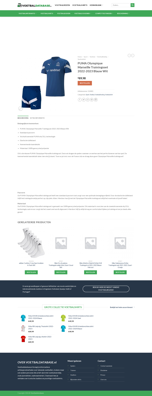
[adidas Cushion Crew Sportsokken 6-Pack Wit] (31, 242)
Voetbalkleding (102, 57)
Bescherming (122, 13)
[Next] (133, 253)
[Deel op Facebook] (80, 100)
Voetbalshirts (79, 5)
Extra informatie (37, 118)
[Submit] (132, 5)
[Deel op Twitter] (84, 100)
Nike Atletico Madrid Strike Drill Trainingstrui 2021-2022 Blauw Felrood (90, 265)
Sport (86, 57)
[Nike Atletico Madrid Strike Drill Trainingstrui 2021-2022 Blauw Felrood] (90, 242)
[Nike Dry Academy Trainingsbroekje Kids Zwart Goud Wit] (61, 242)
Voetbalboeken (63, 13)
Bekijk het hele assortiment (121, 307)
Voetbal (92, 57)
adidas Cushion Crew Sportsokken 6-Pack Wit (31, 264)
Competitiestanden (103, 13)
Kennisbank (95, 5)
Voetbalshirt (82, 59)
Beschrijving (23, 118)
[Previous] (17, 253)
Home (80, 57)
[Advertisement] (76, 33)
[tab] (23, 118)
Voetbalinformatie (27, 13)
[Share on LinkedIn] (96, 100)
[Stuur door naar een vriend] (88, 100)
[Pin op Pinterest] (92, 100)
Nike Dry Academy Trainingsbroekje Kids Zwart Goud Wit (61, 265)
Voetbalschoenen (82, 13)
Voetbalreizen (62, 5)
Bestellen (85, 83)
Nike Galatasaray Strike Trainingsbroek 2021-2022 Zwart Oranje (120, 265)
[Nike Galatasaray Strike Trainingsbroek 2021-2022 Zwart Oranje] (120, 242)
